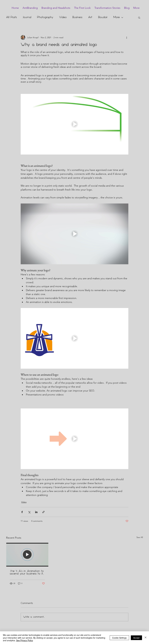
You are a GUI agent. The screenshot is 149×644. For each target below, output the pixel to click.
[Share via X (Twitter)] (29, 512)
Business (77, 17)
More (116, 17)
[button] (139, 17)
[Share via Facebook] (22, 512)
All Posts (11, 17)
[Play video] (74, 124)
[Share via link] (43, 512)
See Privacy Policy (24, 640)
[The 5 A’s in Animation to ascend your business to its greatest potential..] (27, 554)
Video (63, 17)
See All (139, 537)
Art (90, 17)
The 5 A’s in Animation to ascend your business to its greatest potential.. (27, 572)
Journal (27, 17)
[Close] (145, 638)
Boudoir (103, 17)
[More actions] (126, 37)
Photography (45, 17)
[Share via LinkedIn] (36, 512)
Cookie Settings (119, 637)
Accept (136, 637)
